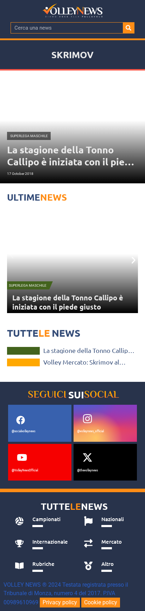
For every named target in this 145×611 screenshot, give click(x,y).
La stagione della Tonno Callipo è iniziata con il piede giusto (67, 302)
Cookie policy (100, 602)
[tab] (41, 521)
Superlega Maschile (27, 285)
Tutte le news (23, 362)
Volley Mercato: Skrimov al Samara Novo (81, 362)
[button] (11, 255)
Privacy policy (60, 602)
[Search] (128, 28)
